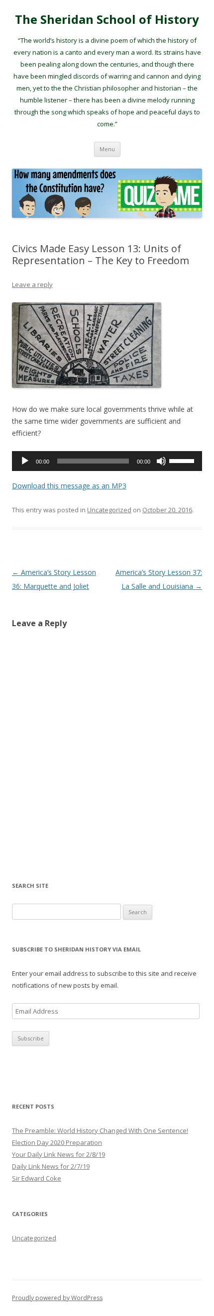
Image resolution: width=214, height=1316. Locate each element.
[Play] (25, 461)
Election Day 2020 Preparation (57, 1142)
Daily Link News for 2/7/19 (51, 1166)
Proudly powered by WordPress (57, 1298)
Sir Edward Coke (36, 1178)
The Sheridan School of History (107, 19)
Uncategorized (109, 509)
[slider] (183, 460)
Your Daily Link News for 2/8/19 (58, 1154)
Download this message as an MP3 (69, 485)
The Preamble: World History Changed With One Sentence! (100, 1130)
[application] (107, 461)
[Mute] (161, 461)
